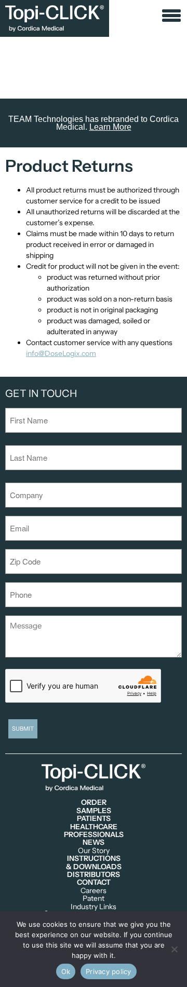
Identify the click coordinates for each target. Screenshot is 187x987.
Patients (94, 818)
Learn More (110, 127)
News (93, 842)
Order (93, 802)
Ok (66, 971)
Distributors (93, 875)
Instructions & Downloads (94, 863)
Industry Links (93, 907)
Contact (94, 882)
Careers (93, 891)
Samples (93, 811)
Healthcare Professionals (94, 831)
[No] (174, 949)
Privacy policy (108, 971)
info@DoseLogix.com (61, 353)
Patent (93, 898)
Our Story (94, 851)
